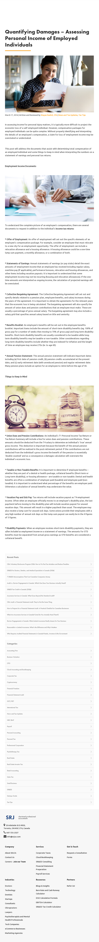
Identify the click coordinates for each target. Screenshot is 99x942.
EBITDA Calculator (44, 902)
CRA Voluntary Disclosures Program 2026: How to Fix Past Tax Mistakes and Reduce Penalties (38, 564)
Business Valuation (13, 657)
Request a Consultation (77, 853)
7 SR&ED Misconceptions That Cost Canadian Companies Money (28, 577)
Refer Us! (71, 886)
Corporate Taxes (43, 853)
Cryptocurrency (12, 682)
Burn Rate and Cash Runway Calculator (47, 892)
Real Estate (10, 758)
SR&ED (9, 790)
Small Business (12, 783)
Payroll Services (43, 874)
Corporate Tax (12, 676)
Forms (69, 857)
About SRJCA (10, 853)
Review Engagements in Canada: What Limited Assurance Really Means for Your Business (36, 621)
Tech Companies (12, 924)
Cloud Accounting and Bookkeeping (19, 670)
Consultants (10, 903)
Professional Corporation (15, 745)
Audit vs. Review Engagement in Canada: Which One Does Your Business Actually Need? (36, 583)
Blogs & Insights (43, 886)
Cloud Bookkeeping (44, 857)
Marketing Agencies (14, 933)
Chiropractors (11, 908)
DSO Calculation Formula (46, 898)
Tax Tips (82, 115)
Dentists (8, 895)
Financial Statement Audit (15, 695)
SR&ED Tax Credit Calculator (48, 907)
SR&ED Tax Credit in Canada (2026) (19, 589)
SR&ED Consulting (44, 862)
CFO (8, 663)
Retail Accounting (13, 771)
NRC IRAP (10, 720)
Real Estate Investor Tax (15, 764)
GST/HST (10, 701)
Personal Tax (11, 739)
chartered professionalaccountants (27, 817)
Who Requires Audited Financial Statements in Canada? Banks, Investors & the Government (37, 634)
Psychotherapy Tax (13, 752)
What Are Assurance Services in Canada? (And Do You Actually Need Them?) (33, 615)
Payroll (9, 726)
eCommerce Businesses (15, 929)
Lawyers (8, 912)
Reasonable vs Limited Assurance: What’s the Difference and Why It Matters (32, 627)
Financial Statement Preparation (44, 867)
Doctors (8, 886)
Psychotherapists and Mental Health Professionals (17, 918)
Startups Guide (12, 796)
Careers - (15, 862)
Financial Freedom (13, 689)
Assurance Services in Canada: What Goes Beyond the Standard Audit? (31, 596)
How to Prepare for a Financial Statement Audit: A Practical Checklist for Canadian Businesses (38, 608)
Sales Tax (10, 777)
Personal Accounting (13, 733)
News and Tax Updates (68, 115)
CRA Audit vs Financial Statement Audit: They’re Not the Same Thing (29, 602)
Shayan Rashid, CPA (49, 115)
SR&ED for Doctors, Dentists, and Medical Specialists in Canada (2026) (30, 571)
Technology (10, 890)
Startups (8, 899)
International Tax (12, 708)
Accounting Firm (12, 651)
